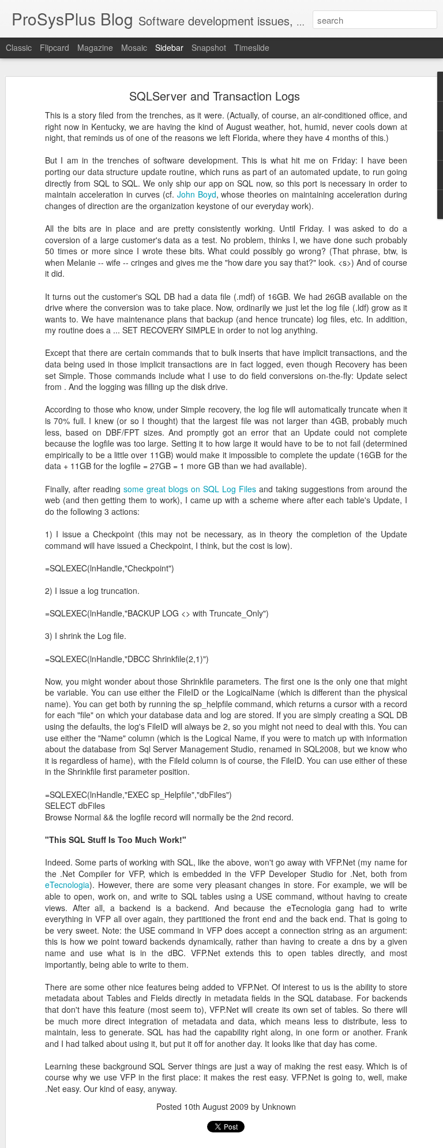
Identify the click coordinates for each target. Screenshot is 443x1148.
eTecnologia (67, 884)
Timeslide (251, 47)
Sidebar (169, 47)
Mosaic (134, 47)
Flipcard (54, 47)
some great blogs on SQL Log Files (189, 489)
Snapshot (209, 47)
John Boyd (196, 194)
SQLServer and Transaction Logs (214, 95)
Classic (19, 47)
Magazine (95, 47)
